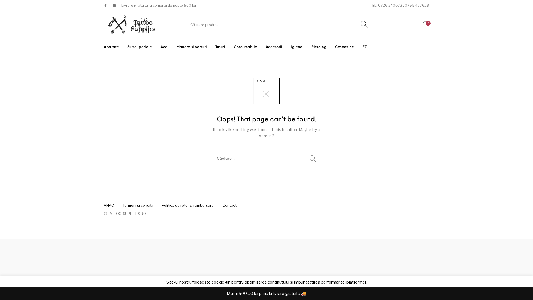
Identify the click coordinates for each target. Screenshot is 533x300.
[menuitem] (111, 47)
